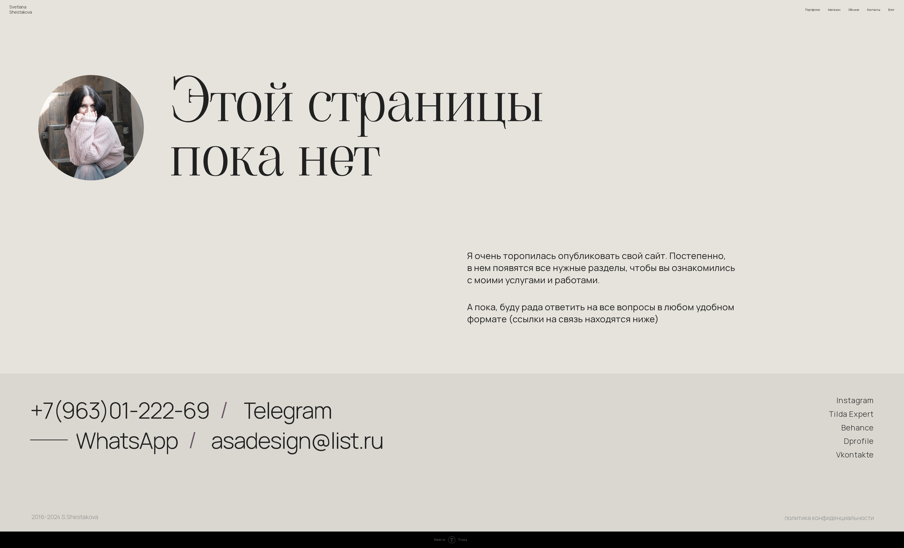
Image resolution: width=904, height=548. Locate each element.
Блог (891, 10)
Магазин (834, 10)
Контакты (873, 10)
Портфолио (812, 10)
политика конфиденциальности (829, 518)
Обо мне (853, 10)
